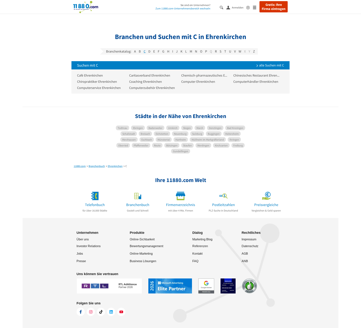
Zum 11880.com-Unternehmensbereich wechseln (182, 8)
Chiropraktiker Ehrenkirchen (97, 81)
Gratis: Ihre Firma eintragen (273, 6)
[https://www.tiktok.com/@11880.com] (101, 312)
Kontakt (197, 253)
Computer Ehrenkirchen (198, 81)
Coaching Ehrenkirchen (145, 81)
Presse (81, 261)
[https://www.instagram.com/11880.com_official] (91, 312)
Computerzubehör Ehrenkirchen (152, 88)
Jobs (80, 253)
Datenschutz (250, 246)
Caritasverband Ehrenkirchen (149, 75)
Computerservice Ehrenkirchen (99, 88)
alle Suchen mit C (271, 65)
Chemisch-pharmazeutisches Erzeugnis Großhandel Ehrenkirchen (204, 75)
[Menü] (256, 7)
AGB (245, 253)
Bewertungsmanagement (146, 246)
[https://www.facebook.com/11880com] (81, 312)
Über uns (83, 239)
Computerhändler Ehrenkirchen (255, 81)
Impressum (249, 239)
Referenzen (200, 246)
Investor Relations (89, 246)
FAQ (195, 261)
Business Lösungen (143, 261)
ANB (245, 261)
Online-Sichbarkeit (142, 239)
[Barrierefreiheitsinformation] (249, 7)
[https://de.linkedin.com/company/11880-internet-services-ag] (111, 312)
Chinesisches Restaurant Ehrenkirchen (256, 75)
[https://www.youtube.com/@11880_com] (121, 312)
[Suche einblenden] (223, 7)
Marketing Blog (202, 239)
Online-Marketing (141, 253)
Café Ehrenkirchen (90, 75)
